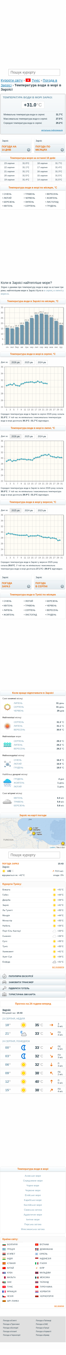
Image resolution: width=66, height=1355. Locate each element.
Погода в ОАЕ (42, 1324)
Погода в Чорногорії (11, 1335)
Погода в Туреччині (11, 1324)
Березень (9, 202)
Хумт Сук (7, 956)
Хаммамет (8, 951)
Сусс (4, 941)
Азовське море (33, 1175)
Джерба (6, 900)
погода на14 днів (9, 148)
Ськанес (6, 936)
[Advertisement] (33, 34)
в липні (57, 290)
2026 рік (15, 362)
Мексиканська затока (32, 1229)
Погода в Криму (42, 1335)
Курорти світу (12, 80)
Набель (6, 925)
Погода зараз (10, 863)
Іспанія (11, 1263)
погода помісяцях (42, 148)
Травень (30, 194)
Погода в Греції (42, 1328)
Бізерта (6, 889)
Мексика (45, 1277)
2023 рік (42, 510)
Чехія (10, 1296)
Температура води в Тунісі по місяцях (33, 594)
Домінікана (46, 1249)
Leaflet (52, 847)
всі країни (59, 1306)
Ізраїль (43, 1254)
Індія (10, 1258)
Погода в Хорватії (43, 1331)
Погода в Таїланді (43, 1321)
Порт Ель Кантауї (11, 931)
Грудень (51, 206)
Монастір (7, 920)
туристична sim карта (22, 994)
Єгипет (11, 1254)
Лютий (7, 198)
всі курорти (58, 967)
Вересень (52, 194)
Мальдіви (45, 1273)
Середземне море (33, 1180)
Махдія (6, 915)
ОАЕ (9, 1282)
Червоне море (32, 1190)
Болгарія (12, 1244)
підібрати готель (19, 988)
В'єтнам (44, 1244)
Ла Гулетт (7, 910)
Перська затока (32, 1224)
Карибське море (33, 1200)
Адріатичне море (33, 1214)
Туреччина (46, 1287)
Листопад (52, 202)
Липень (29, 202)
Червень (30, 198)
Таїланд (44, 1282)
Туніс (36, 80)
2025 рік (29, 362)
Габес (5, 895)
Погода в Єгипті (10, 1321)
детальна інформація (52, 130)
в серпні (48, 290)
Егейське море (33, 1195)
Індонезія (45, 1258)
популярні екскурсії (21, 976)
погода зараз (7, 585)
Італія (43, 1263)
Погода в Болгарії (10, 1328)
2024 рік (42, 362)
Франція (11, 1291)
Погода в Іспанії (10, 1331)
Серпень (30, 206)
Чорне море (32, 1185)
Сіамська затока (33, 1209)
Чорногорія (46, 1296)
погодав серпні (41, 585)
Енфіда (6, 962)
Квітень (8, 206)
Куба (10, 1273)
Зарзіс (5, 905)
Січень (7, 194)
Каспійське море (33, 1205)
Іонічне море (33, 1219)
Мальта (11, 1277)
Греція (11, 1249)
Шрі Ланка (13, 1301)
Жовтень (52, 198)
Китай (10, 1268)
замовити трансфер (21, 982)
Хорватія (45, 1291)
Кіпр (42, 1268)
